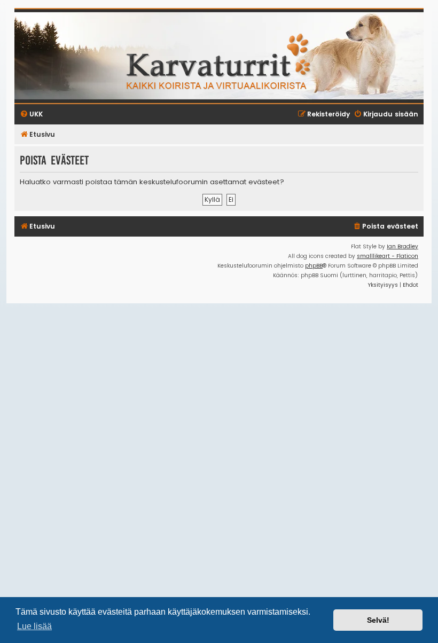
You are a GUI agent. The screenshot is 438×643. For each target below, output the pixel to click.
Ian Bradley (402, 246)
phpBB (314, 266)
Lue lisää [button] (34, 626)
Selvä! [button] (378, 620)
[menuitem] (385, 226)
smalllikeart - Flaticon (387, 256)
